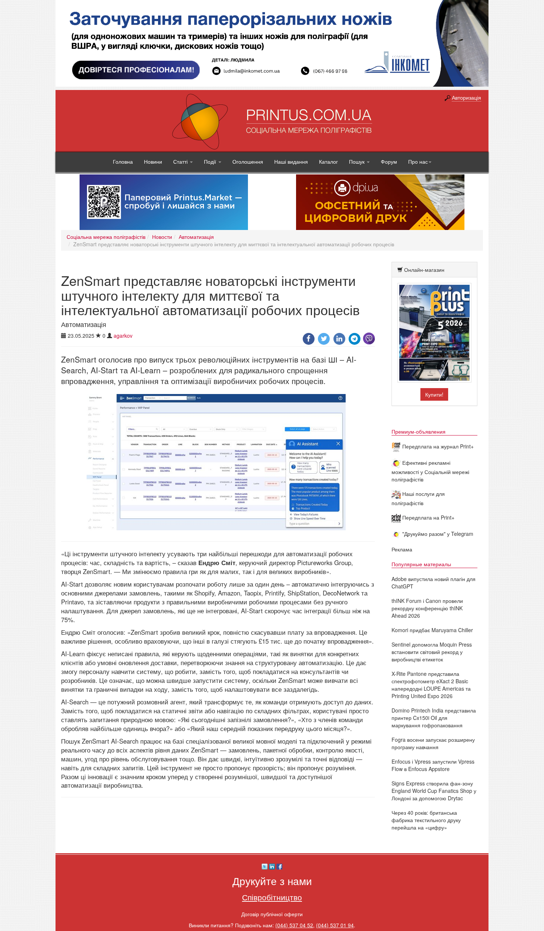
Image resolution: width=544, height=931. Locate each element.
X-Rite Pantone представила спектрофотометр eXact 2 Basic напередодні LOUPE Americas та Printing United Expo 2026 (431, 685)
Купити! (434, 394)
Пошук (357, 161)
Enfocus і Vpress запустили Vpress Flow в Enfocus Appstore (433, 765)
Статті (181, 161)
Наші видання (291, 161)
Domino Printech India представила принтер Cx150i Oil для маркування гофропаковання (434, 718)
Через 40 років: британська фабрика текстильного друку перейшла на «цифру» (426, 820)
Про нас (418, 161)
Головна (123, 161)
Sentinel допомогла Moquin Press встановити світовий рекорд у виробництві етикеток (432, 652)
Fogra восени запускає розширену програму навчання (433, 743)
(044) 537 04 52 (294, 925)
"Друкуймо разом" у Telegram (437, 533)
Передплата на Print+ (427, 517)
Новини (153, 161)
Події (211, 161)
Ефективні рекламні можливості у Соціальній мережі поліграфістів (430, 471)
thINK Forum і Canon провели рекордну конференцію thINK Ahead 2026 (427, 608)
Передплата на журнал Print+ (437, 446)
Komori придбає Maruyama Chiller (432, 630)
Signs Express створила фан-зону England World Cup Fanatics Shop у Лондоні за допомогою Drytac (434, 791)
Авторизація (466, 97)
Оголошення (247, 161)
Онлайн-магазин (424, 269)
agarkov (123, 335)
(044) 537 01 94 (335, 925)
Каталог (328, 161)
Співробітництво (272, 896)
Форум (389, 161)
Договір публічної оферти (272, 914)
